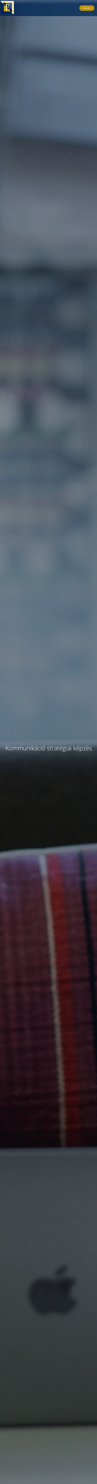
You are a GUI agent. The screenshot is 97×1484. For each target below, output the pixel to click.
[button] (48, 8)
